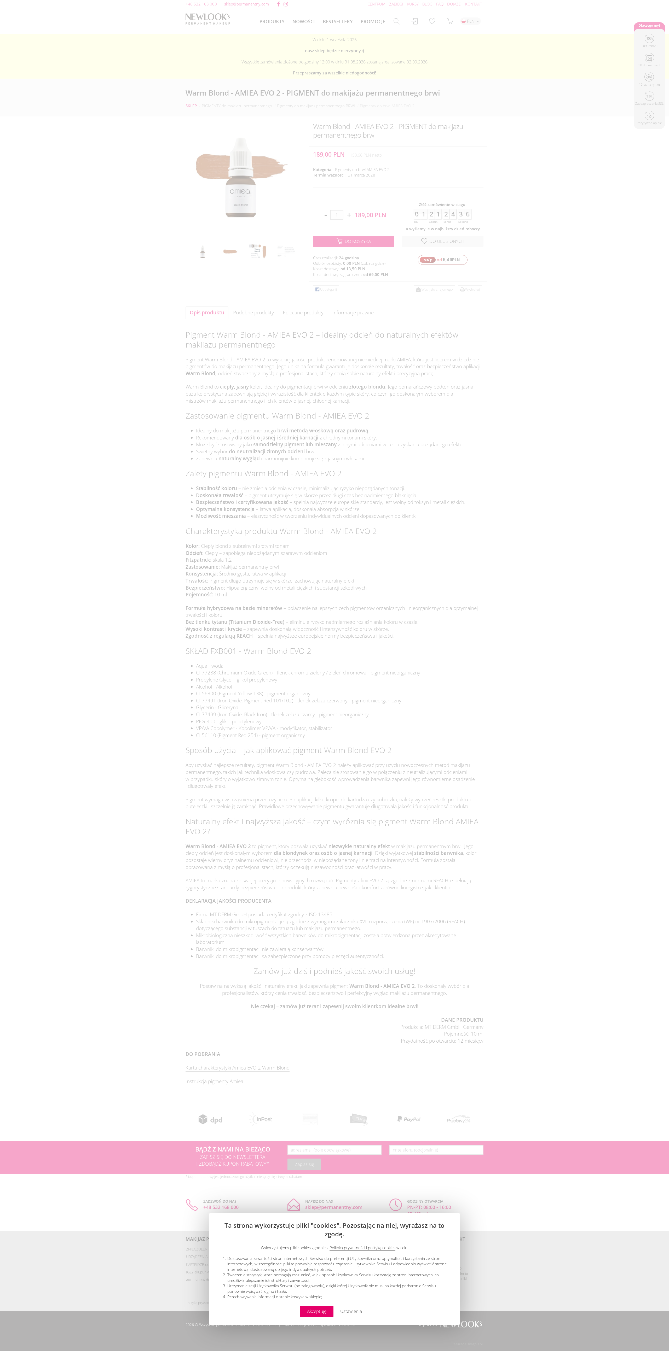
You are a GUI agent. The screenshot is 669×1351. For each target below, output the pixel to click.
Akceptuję (316, 1311)
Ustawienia (351, 1311)
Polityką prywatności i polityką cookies (362, 1247)
